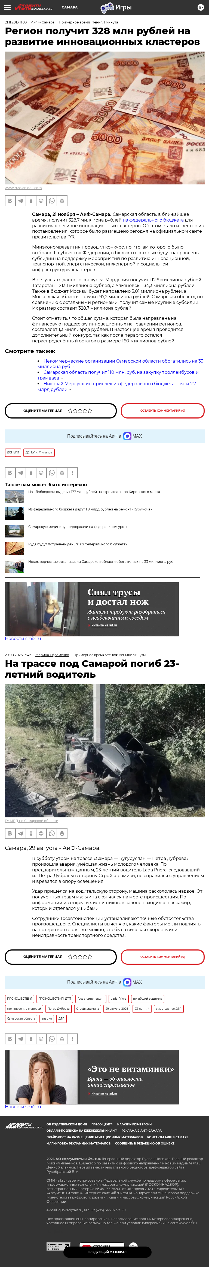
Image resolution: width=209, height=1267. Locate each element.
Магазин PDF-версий (134, 1124)
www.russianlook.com (23, 188)
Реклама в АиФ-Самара (142, 1130)
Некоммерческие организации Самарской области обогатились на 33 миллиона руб (100, 562)
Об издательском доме (67, 1124)
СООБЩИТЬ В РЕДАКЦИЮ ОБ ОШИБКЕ (144, 1143)
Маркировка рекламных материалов (79, 1143)
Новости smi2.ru (23, 638)
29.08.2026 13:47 (18, 655)
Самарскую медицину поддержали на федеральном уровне (79, 527)
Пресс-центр (101, 1124)
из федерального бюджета (153, 220)
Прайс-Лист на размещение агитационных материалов (95, 1137)
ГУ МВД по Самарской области (31, 821)
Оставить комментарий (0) (162, 411)
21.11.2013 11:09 (16, 22)
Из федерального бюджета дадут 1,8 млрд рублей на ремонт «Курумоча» (90, 509)
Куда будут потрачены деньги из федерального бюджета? (77, 544)
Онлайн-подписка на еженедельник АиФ (82, 1130)
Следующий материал (107, 1252)
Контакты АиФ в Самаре (167, 1137)
